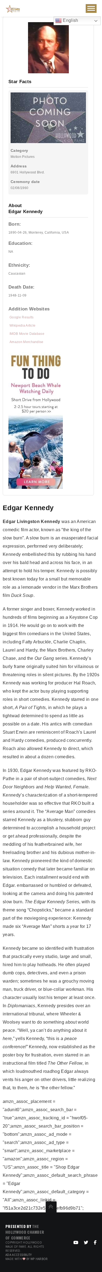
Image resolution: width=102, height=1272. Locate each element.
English (70, 20)
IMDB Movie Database (27, 334)
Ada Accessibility (18, 1255)
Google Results (21, 317)
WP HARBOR (39, 1259)
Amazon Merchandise (27, 342)
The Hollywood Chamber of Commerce (24, 1232)
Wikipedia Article (22, 325)
